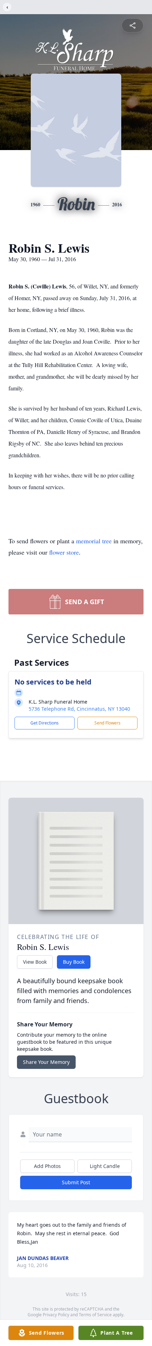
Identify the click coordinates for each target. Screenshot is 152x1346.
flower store (64, 552)
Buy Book (73, 961)
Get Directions (44, 723)
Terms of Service (95, 1315)
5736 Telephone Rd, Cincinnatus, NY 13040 (79, 708)
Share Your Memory (46, 1062)
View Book (35, 961)
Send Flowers (107, 723)
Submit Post (76, 1182)
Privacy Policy (56, 1315)
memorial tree (94, 541)
